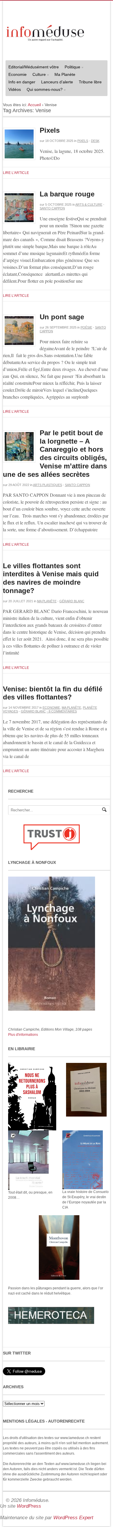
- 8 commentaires (62, 711)
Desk (95, 140)
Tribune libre (90, 82)
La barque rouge (67, 194)
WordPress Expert (73, 1517)
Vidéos (14, 89)
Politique (71, 68)
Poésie (86, 327)
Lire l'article (16, 173)
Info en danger (21, 82)
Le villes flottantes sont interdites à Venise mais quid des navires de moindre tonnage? (51, 578)
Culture (38, 75)
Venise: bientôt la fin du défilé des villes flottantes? (52, 693)
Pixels (50, 130)
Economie (17, 74)
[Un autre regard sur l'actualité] (46, 32)
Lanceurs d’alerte (57, 82)
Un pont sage (62, 317)
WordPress (29, 1506)
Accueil (34, 104)
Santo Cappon (52, 208)
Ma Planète (64, 74)
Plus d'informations (23, 1035)
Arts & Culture (88, 204)
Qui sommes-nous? (43, 90)
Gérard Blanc (71, 601)
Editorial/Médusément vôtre (33, 67)
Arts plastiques (47, 485)
